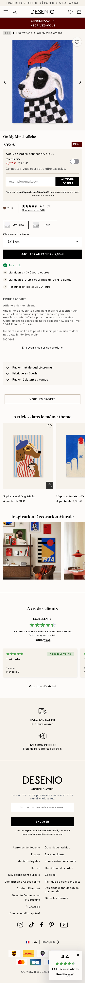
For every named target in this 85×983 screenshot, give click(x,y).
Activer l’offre (67, 181)
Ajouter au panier (42, 254)
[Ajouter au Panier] (49, 485)
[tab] (14, 128)
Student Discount (28, 888)
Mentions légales (29, 861)
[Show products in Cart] (79, 12)
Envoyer (42, 821)
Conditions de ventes (59, 868)
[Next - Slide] (80, 82)
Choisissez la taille (16, 234)
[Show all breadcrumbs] (7, 33)
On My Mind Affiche (49, 33)
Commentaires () (33, 210)
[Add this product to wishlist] (77, 41)
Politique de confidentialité (62, 881)
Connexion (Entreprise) (24, 913)
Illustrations (24, 33)
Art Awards (33, 906)
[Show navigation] (6, 12)
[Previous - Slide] (5, 82)
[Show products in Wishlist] (70, 12)
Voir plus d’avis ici (42, 686)
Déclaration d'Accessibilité (22, 881)
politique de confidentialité (34, 192)
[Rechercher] (14, 12)
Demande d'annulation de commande (62, 889)
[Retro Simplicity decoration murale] (32, 551)
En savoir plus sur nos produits (42, 347)
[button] (65, 965)
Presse (35, 854)
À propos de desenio (26, 847)
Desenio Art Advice (57, 847)
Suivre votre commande (60, 861)
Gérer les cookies (56, 898)
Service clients (55, 854)
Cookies (50, 875)
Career (35, 868)
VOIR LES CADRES (42, 399)
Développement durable (24, 875)
